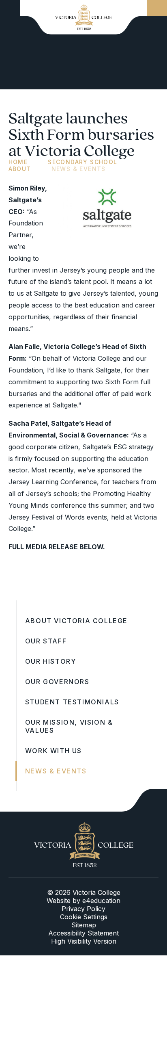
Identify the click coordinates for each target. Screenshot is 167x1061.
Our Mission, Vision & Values (69, 726)
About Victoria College (76, 621)
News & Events (78, 168)
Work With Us (53, 751)
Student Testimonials (72, 702)
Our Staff (45, 641)
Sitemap (83, 925)
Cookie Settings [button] (83, 917)
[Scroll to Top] (144, 800)
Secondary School (82, 161)
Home (18, 161)
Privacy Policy (83, 909)
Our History (50, 661)
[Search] (157, 8)
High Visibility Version (83, 941)
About (20, 168)
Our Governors (57, 682)
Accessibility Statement (83, 933)
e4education (101, 900)
